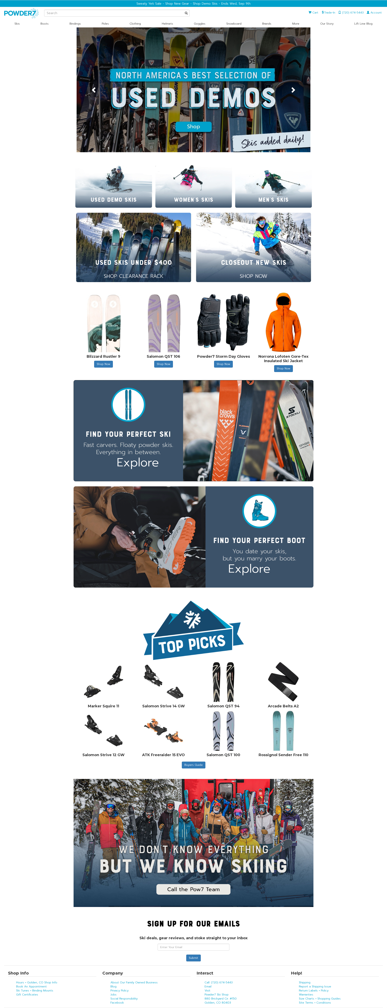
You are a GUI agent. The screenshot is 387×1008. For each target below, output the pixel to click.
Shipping (304, 982)
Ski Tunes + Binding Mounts (34, 990)
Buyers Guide (193, 765)
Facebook (117, 1003)
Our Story (327, 24)
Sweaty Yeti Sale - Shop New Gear (162, 3)
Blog (113, 986)
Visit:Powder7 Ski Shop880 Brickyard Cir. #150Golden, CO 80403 (221, 996)
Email (208, 986)
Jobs (113, 994)
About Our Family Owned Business (134, 982)
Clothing (135, 24)
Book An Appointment (31, 986)
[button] (94, 89)
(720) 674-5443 (352, 12)
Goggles (199, 24)
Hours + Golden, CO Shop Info (36, 982)
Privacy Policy (119, 990)
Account (375, 12)
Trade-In (329, 12)
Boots (45, 24)
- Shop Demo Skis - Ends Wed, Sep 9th (220, 3)
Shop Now (103, 364)
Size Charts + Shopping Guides (320, 999)
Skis (17, 24)
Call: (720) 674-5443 (219, 982)
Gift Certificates (27, 994)
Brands (266, 24)
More (295, 24)
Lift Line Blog (363, 24)
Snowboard (233, 24)
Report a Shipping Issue (315, 986)
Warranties (306, 994)
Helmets (167, 24)
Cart (314, 12)
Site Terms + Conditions (315, 1003)
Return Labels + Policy (314, 990)
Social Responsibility (124, 999)
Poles (105, 24)
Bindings (75, 24)
